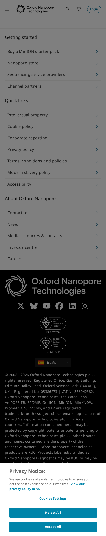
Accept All (53, 526)
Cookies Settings (53, 498)
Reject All (53, 512)
